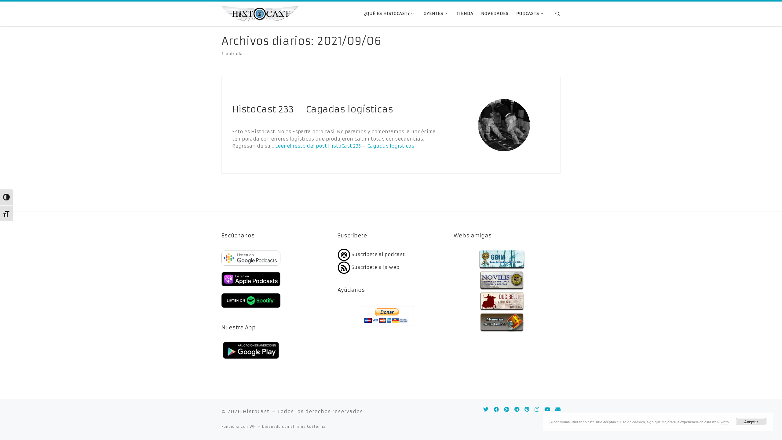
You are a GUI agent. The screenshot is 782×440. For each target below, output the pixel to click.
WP (253, 426)
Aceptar (751, 421)
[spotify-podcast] (250, 308)
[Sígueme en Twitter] (485, 409)
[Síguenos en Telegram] (516, 409)
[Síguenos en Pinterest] (526, 409)
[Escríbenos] (558, 409)
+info (725, 422)
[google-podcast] (250, 266)
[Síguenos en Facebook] (496, 409)
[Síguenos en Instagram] (537, 409)
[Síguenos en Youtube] (547, 409)
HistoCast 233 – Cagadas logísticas (312, 109)
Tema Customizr (311, 426)
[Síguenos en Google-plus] (506, 409)
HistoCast (256, 411)
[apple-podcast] (250, 287)
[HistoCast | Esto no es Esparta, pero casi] (259, 13)
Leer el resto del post (344, 146)
